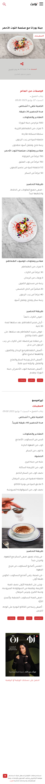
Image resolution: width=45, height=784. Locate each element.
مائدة (40, 380)
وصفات (22, 380)
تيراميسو (39, 618)
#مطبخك (34, 69)
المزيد (12, 781)
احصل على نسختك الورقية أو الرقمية (23, 680)
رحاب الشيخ (37, 96)
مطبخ (31, 380)
